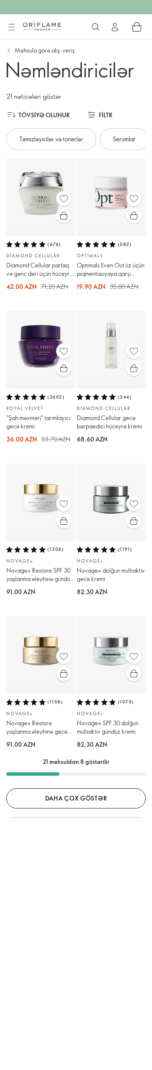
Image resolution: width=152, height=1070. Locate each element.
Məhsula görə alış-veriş (45, 50)
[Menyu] (11, 27)
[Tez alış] (63, 215)
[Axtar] (95, 27)
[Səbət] (137, 27)
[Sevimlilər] (63, 198)
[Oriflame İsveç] (42, 26)
